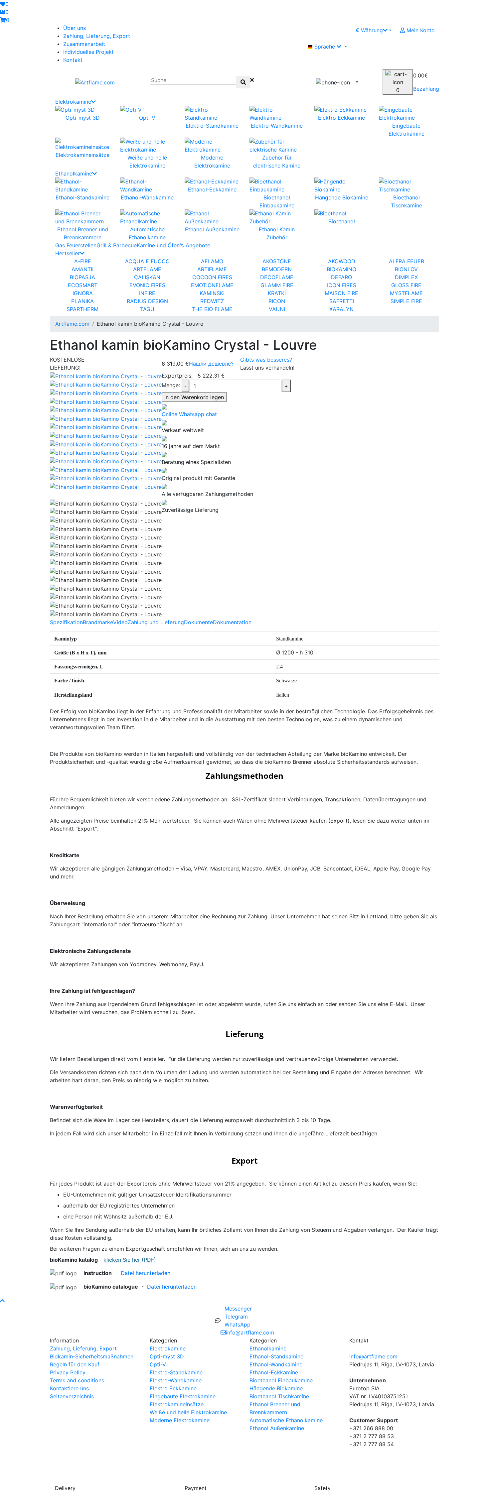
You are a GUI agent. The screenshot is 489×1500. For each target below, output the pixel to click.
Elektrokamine (73, 101)
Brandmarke (98, 622)
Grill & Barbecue (116, 245)
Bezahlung (426, 88)
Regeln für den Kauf (74, 1364)
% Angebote (195, 245)
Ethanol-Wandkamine (275, 1364)
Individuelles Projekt (88, 52)
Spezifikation (66, 622)
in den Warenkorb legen (194, 397)
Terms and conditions (77, 1380)
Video (120, 622)
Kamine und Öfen (158, 245)
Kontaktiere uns (69, 1388)
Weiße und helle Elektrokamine (188, 1412)
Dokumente (198, 622)
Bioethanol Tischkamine (279, 1396)
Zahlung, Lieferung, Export (96, 36)
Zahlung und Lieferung (156, 622)
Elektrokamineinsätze (177, 1404)
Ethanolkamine (73, 173)
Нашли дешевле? (211, 363)
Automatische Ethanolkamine (286, 1420)
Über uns (74, 28)
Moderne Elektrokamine (180, 1420)
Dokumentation (232, 622)
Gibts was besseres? (266, 359)
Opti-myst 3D (167, 1356)
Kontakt (72, 60)
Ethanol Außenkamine (276, 1428)
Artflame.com (72, 323)
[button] (417, 46)
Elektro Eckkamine (173, 1388)
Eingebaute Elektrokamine (183, 1396)
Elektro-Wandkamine (176, 1380)
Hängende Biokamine (276, 1388)
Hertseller (67, 253)
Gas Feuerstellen (75, 245)
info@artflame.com (373, 1356)
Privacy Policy (67, 1372)
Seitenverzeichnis (72, 1396)
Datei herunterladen (145, 1273)
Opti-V (158, 1364)
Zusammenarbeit (84, 44)
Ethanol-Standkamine (276, 1356)
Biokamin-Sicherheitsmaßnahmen (91, 1356)
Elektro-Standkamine (176, 1372)
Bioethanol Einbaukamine (281, 1380)
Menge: (171, 385)
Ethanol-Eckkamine (273, 1372)
